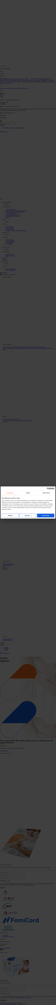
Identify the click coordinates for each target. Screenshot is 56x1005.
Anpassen (27, 515)
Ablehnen (10, 515)
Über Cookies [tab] (46, 492)
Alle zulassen (45, 515)
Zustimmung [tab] (9, 492)
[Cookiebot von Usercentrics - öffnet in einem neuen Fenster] (48, 489)
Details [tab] (28, 492)
